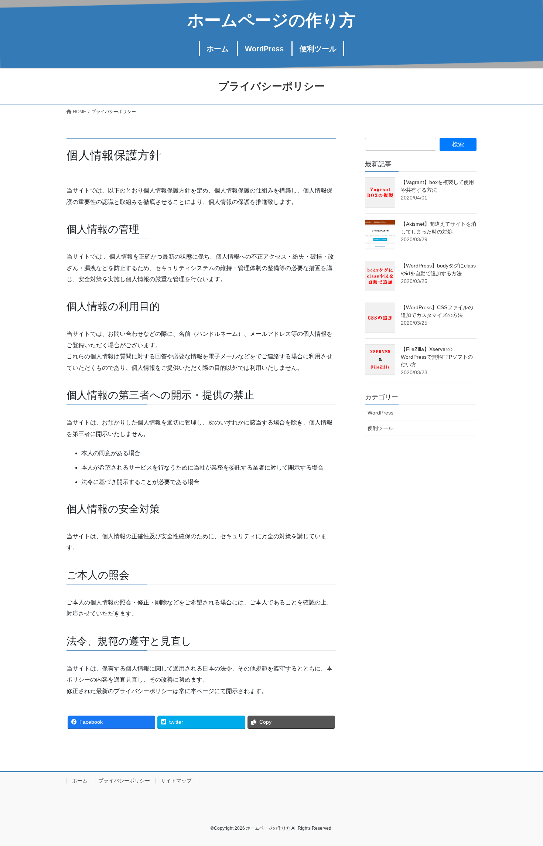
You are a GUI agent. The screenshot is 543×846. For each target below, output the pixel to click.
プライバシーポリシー (124, 781)
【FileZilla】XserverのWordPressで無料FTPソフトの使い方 (437, 357)
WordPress (380, 413)
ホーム (80, 781)
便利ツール (380, 428)
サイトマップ (176, 781)
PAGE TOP (524, 814)
